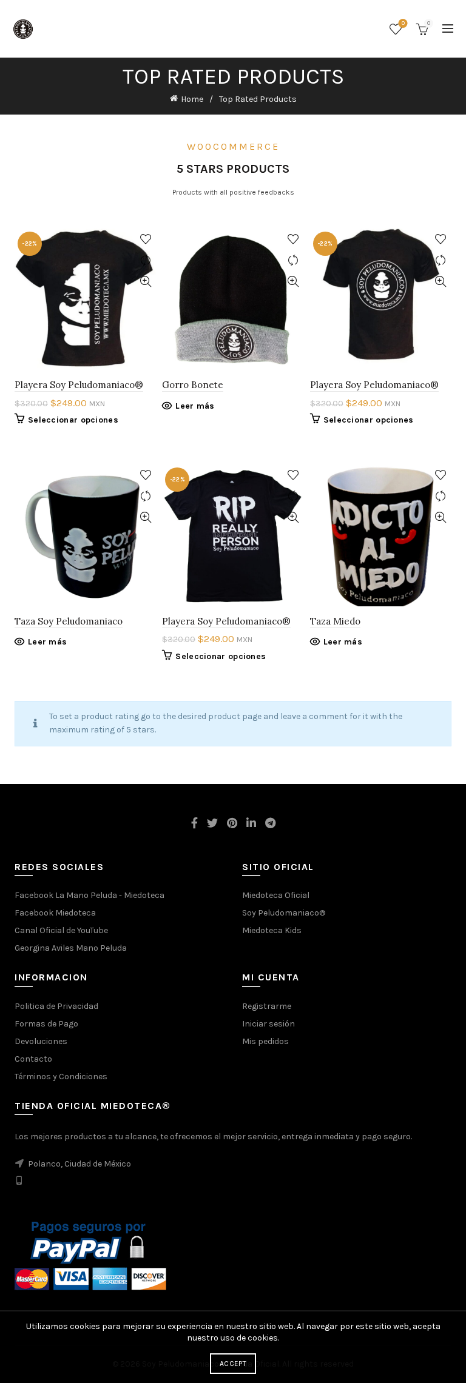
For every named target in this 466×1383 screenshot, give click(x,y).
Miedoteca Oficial (275, 895)
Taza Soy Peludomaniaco (69, 621)
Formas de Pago (46, 1024)
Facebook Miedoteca (55, 913)
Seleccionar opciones (73, 420)
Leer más (194, 406)
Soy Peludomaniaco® (283, 913)
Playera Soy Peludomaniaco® (79, 384)
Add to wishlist (145, 239)
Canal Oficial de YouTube (61, 930)
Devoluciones (41, 1041)
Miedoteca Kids (272, 930)
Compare (145, 260)
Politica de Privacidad (56, 1006)
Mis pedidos (265, 1041)
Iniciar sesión (268, 1024)
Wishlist (403, 23)
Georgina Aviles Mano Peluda (71, 948)
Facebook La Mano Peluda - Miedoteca (89, 895)
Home (192, 99)
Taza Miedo (335, 621)
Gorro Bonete (192, 384)
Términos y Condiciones (61, 1076)
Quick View (145, 281)
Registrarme (266, 1006)
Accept (233, 1363)
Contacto (33, 1059)
